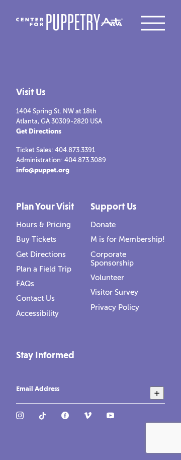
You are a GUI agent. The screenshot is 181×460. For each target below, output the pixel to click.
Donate (103, 225)
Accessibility (37, 313)
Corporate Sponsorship (112, 258)
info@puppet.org (42, 170)
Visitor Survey (114, 292)
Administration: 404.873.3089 (61, 160)
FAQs (25, 284)
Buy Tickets (36, 239)
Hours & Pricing (43, 225)
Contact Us (35, 298)
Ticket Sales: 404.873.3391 (55, 150)
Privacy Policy (114, 307)
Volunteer (107, 278)
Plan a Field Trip (43, 269)
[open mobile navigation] (153, 23)
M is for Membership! (127, 239)
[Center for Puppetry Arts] (69, 23)
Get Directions (38, 131)
